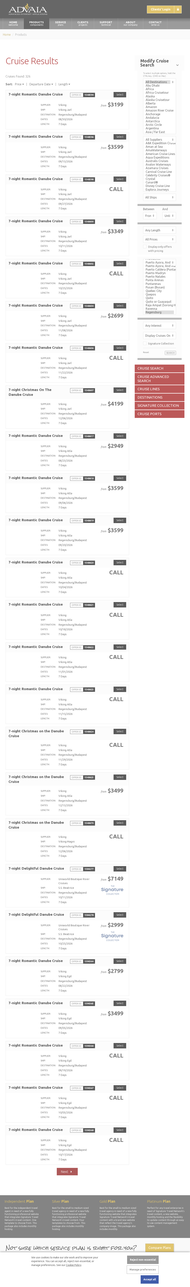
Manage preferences (143, 1269)
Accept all (149, 1279)
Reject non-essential (143, 1259)
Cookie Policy (73, 1265)
